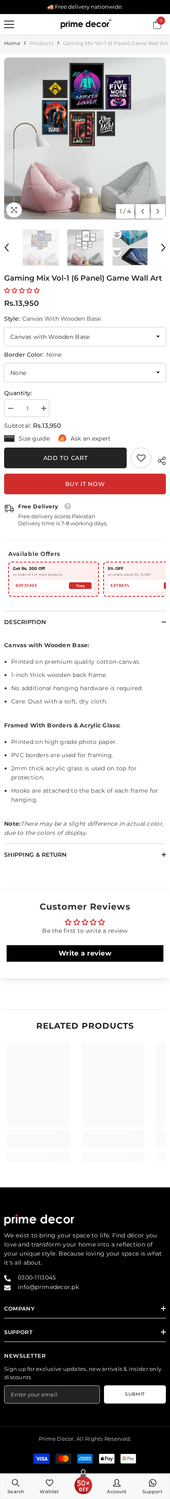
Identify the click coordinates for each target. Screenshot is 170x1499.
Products (42, 43)
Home (12, 43)
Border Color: (32, 354)
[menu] (9, 24)
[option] (85, 138)
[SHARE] (158, 459)
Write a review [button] (85, 953)
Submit (134, 1394)
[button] (142, 211)
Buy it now (85, 484)
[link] (141, 458)
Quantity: (18, 393)
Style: (52, 318)
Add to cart (65, 458)
